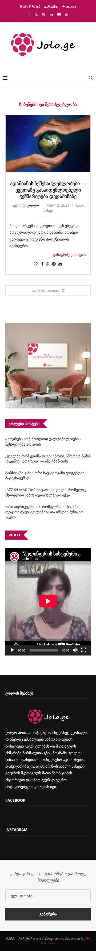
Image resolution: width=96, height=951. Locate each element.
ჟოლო (33, 205)
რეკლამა (69, 6)
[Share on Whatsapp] (47, 263)
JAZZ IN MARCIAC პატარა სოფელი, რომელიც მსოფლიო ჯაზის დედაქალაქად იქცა (45, 492)
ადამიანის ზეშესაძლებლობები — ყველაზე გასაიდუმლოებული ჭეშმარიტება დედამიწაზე (48, 189)
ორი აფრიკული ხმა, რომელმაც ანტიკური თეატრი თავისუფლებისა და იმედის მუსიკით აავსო (44, 512)
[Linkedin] (51, 14)
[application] (48, 602)
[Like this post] (36, 263)
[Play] (12, 650)
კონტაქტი (51, 6)
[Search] (90, 78)
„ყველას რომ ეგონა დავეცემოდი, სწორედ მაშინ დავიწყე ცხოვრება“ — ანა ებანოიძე (48, 458)
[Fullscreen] (83, 650)
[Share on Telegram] (54, 263)
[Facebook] (29, 14)
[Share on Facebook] (42, 263)
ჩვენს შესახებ (30, 6)
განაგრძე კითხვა (68, 254)
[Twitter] (36, 14)
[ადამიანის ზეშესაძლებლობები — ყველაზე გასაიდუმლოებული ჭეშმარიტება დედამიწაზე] (48, 143)
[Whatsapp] (66, 14)
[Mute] (75, 650)
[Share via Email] (60, 263)
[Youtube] (59, 14)
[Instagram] (43, 14)
